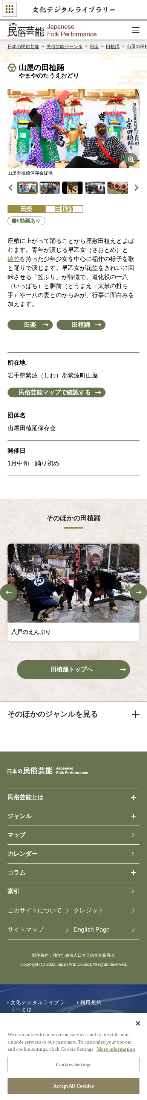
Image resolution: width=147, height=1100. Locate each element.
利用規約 (91, 1002)
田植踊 (112, 46)
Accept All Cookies (73, 1086)
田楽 (94, 46)
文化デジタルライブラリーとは (38, 1006)
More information (115, 1049)
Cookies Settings (73, 1064)
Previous (12, 188)
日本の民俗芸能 (23, 46)
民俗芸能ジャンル (64, 46)
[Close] (138, 1023)
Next (135, 188)
